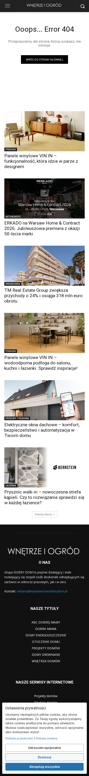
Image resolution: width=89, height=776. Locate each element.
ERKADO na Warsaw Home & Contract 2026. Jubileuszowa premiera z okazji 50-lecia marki (42, 228)
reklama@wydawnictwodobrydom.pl (42, 591)
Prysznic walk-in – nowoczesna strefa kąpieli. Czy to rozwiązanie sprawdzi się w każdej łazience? (44, 497)
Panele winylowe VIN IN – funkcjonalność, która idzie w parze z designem (41, 161)
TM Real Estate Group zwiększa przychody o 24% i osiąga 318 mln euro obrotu (43, 296)
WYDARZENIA (13, 283)
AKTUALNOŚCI (13, 216)
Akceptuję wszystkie (44, 766)
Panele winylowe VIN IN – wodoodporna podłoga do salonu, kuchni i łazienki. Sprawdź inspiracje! (40, 363)
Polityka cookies (46, 738)
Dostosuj (44, 757)
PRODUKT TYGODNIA (17, 418)
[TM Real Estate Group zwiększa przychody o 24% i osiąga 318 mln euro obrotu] (44, 266)
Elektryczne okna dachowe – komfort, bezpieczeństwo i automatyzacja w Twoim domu (41, 430)
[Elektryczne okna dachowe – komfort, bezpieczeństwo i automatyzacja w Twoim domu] (44, 400)
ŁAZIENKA (11, 485)
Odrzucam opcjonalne (44, 747)
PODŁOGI (11, 149)
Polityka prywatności (19, 738)
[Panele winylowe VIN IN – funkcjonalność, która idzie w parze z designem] (44, 131)
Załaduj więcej (43, 514)
